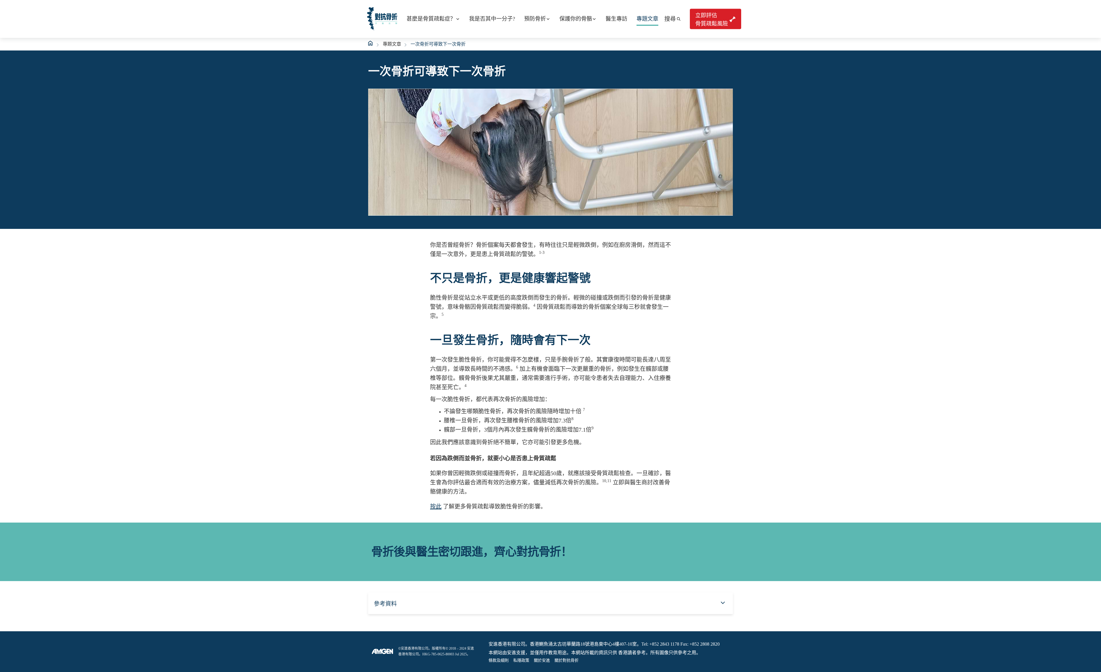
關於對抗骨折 (567, 660)
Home (370, 43)
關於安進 (542, 660)
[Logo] (382, 651)
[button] (672, 19)
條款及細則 (499, 660)
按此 (436, 506)
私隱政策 (521, 660)
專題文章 (392, 44)
